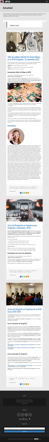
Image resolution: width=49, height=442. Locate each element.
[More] (28, 193)
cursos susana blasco (32, 188)
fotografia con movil (22, 272)
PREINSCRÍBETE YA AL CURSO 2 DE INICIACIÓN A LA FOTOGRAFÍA (21, 347)
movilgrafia (28, 272)
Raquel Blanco (22, 186)
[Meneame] (26, 193)
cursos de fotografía (14, 272)
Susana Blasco (12, 125)
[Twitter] (22, 193)
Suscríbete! (24, 431)
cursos (28, 186)
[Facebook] (21, 193)
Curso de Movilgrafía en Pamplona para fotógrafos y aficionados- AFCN (22, 226)
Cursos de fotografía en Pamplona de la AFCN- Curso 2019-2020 (25, 310)
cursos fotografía (32, 270)
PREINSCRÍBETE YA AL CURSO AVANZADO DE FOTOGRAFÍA (20, 365)
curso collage (15, 188)
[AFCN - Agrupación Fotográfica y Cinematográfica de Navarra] (5, 1)
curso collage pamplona (22, 188)
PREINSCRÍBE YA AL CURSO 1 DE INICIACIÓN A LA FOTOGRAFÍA (21, 344)
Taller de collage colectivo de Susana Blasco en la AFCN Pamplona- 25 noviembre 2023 (24, 58)
